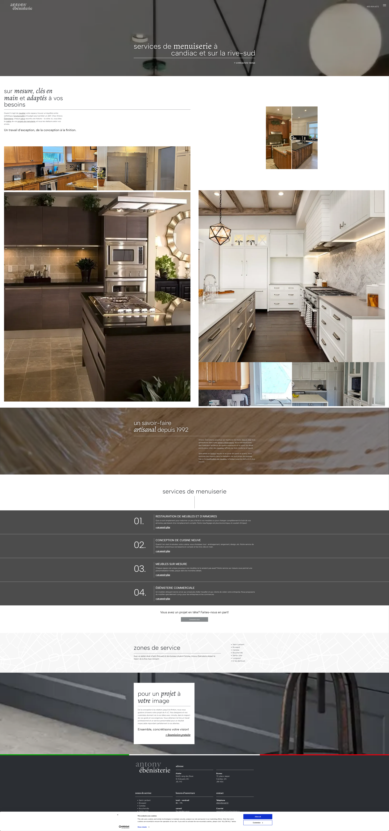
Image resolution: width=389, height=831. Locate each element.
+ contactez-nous (244, 63)
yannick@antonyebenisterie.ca (227, 811)
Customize (256, 822)
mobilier (248, 456)
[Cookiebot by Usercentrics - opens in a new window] (124, 827)
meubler (22, 113)
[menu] (384, 5)
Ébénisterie (8, 119)
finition (213, 453)
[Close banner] (117, 815)
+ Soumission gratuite (178, 735)
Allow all (258, 817)
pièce (23, 119)
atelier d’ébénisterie (226, 442)
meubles (220, 448)
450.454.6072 (373, 6)
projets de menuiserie (26, 121)
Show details (142, 827)
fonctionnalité (19, 116)
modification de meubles (216, 459)
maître (8, 121)
